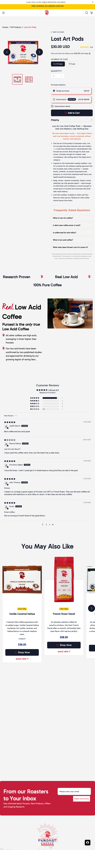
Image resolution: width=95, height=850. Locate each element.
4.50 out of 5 (53, 390)
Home (5, 27)
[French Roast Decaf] (64, 579)
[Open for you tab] (87, 842)
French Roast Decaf (64, 613)
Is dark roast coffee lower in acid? (66, 225)
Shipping (55, 120)
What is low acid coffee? (63, 240)
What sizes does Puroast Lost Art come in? (70, 247)
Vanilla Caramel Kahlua (22, 613)
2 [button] (46, 524)
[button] (86, 12)
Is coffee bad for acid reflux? (64, 232)
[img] (86, 47)
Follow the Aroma (81, 799)
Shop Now (24, 652)
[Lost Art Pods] (17, 79)
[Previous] (6, 52)
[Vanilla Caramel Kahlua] (22, 579)
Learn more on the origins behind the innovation (45, 2)
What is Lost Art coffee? (63, 218)
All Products (15, 27)
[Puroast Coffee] (47, 12)
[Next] (39, 52)
